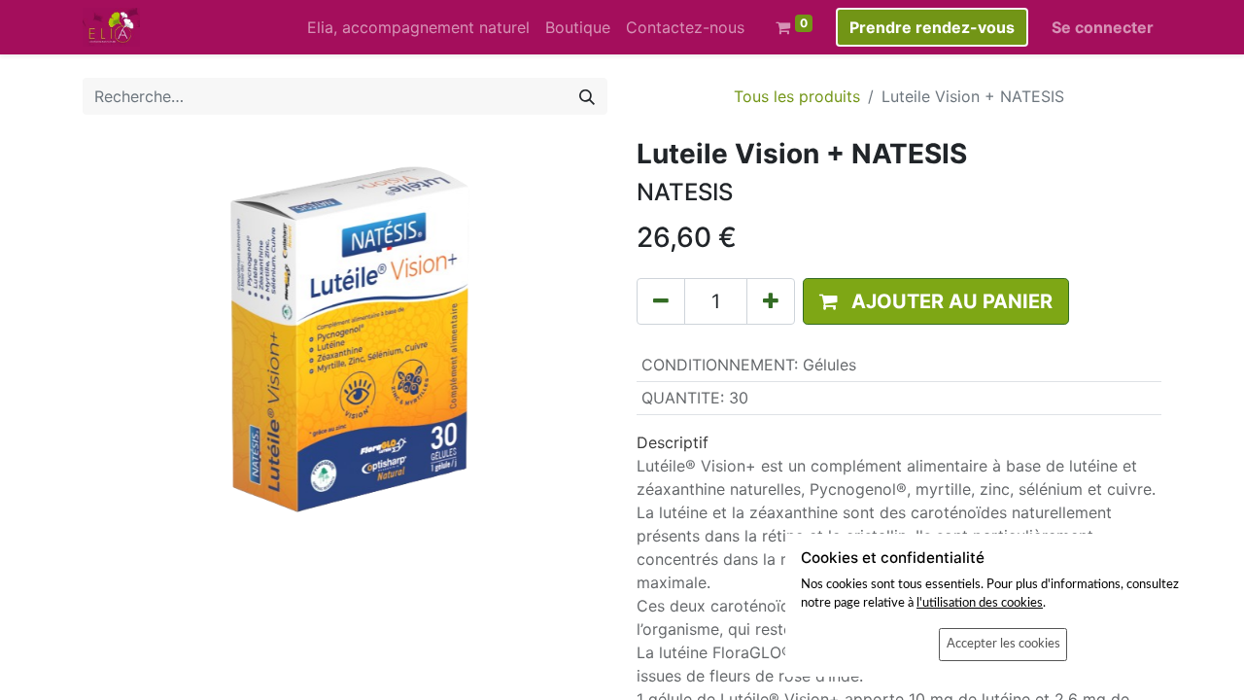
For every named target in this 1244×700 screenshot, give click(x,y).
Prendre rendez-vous (932, 27)
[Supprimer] (661, 301)
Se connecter (1103, 27)
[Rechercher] (587, 96)
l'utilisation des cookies (979, 603)
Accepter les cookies (1003, 643)
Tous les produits (797, 96)
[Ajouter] (770, 301)
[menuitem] (418, 27)
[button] (936, 301)
